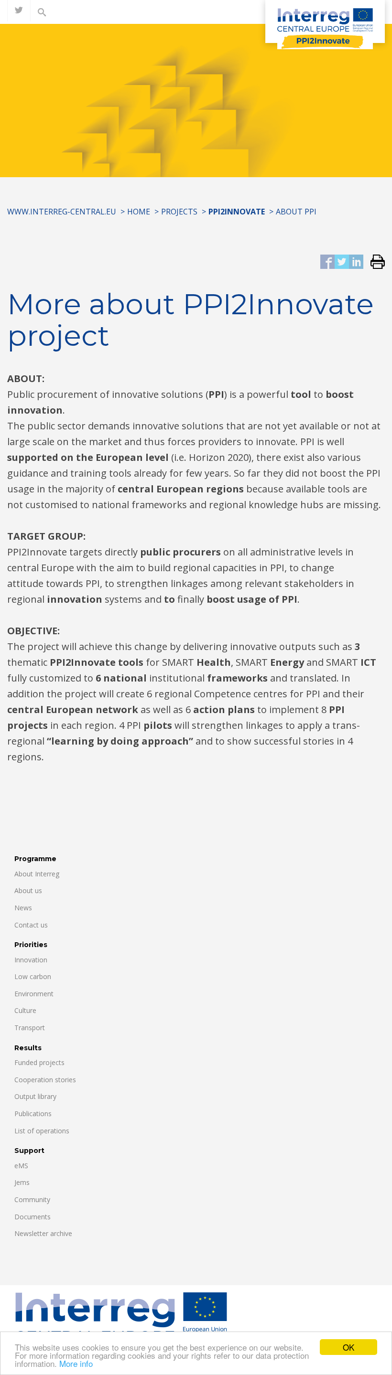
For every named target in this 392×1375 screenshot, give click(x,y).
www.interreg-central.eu (61, 211)
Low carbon (32, 976)
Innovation (30, 959)
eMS (21, 1165)
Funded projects (39, 1062)
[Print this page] (374, 262)
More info (76, 1363)
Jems (22, 1182)
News (23, 907)
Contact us (31, 924)
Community (32, 1199)
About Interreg (36, 873)
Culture (25, 1010)
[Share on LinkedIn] (356, 262)
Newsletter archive (43, 1233)
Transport (29, 1027)
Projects (179, 211)
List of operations (41, 1130)
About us (28, 890)
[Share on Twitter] (342, 262)
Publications (33, 1113)
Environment (34, 993)
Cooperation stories (45, 1079)
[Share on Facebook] (327, 262)
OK (348, 1347)
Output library (35, 1096)
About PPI (296, 211)
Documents (32, 1216)
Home (138, 211)
